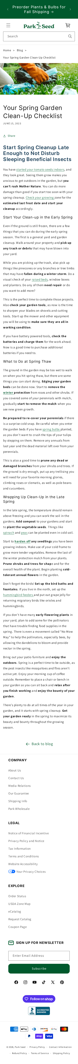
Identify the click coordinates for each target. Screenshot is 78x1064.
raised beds (40, 279)
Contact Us (16, 778)
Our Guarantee (18, 793)
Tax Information (19, 848)
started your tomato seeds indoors (40, 169)
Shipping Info (17, 801)
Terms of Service (40, 1053)
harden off (22, 541)
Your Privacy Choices (31, 872)
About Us (14, 770)
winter (8, 392)
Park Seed (20, 1047)
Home (7, 50)
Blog (20, 50)
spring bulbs (51, 429)
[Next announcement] (70, 9)
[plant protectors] (13, 392)
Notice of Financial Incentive (28, 833)
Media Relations (19, 786)
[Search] (70, 36)
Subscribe (39, 968)
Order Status (17, 896)
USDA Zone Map (19, 904)
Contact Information (60, 1047)
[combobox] (39, 36)
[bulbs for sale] (60, 429)
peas (24, 533)
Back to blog (42, 744)
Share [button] (11, 136)
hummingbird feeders (18, 595)
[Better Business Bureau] (39, 1011)
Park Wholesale (19, 809)
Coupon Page (17, 927)
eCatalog (14, 911)
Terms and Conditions (23, 856)
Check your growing (40, 197)
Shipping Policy (61, 1053)
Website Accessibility (23, 864)
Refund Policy (19, 1053)
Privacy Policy (37, 1047)
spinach (8, 533)
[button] (8, 25)
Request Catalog (19, 919)
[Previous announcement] (7, 9)
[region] (39, 9)
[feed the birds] (33, 595)
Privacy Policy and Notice (26, 841)
